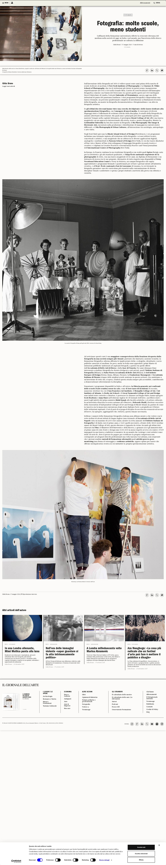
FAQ (147, 712)
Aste (65, 701)
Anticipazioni (53, 644)
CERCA (158, 3)
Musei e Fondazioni (47, 702)
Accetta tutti (141, 847)
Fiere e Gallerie (67, 695)
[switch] (58, 860)
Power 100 (116, 707)
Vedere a (85, 707)
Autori (114, 701)
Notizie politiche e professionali (89, 700)
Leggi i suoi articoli (8, 86)
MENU (6, 3)
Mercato (67, 708)
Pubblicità (150, 704)
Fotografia (128, 15)
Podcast (115, 704)
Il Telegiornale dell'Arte (152, 697)
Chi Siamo (150, 692)
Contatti (149, 707)
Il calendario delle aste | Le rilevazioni (122, 698)
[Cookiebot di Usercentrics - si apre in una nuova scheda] (16, 861)
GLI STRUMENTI (117, 692)
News (6, 644)
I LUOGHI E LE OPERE (48, 692)
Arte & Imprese (67, 705)
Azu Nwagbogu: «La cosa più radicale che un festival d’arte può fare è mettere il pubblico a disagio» (144, 653)
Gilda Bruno (8, 664)
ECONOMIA (67, 692)
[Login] (11, 3)
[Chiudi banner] (159, 845)
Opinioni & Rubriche (90, 697)
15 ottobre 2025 (59, 667)
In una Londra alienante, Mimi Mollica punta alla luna (22, 650)
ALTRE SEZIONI (87, 692)
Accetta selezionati (141, 853)
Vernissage (86, 709)
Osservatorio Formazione (121, 709)
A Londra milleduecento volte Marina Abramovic (104, 650)
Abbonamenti (145, 3)
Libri (83, 694)
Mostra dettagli (104, 860)
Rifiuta (141, 860)
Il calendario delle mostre (122, 694)
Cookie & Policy (152, 709)
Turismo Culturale (50, 706)
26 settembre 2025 (141, 668)
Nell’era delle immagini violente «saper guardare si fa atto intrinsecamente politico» (62, 653)
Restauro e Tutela (49, 699)
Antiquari (67, 699)
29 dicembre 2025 (19, 664)
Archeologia (47, 696)
